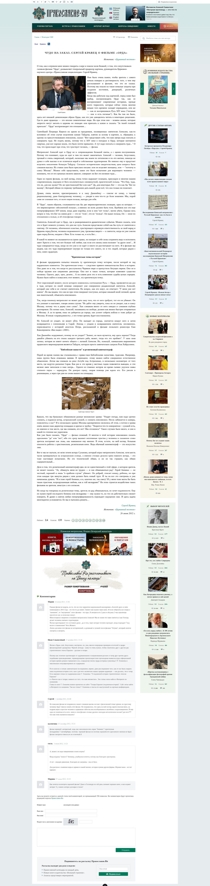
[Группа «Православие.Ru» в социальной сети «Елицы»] (57, 2)
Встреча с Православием (73, 26)
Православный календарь (98, 19)
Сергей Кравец (128, 505)
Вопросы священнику (128, 26)
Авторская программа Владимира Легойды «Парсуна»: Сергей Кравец (158, 147)
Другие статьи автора (160, 125)
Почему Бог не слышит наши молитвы (157, 441)
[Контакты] (72, 2)
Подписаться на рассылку (169, 2)
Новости (151, 26)
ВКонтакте (53, 805)
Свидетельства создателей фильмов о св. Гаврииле (157, 337)
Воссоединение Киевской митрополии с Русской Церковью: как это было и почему (158, 214)
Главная (37, 37)
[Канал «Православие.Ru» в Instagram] (64, 2)
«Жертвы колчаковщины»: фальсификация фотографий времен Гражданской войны (158, 674)
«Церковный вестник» (125, 59)
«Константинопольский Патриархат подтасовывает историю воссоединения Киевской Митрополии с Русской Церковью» (158, 255)
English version (116, 18)
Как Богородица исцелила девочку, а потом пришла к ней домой (158, 595)
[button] (133, 20)
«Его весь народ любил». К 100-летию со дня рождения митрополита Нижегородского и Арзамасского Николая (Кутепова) (158, 634)
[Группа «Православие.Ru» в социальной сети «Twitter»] (45, 2)
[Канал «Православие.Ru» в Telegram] (60, 2)
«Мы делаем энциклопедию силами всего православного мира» (158, 180)
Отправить (125, 850)
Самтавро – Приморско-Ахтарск (158, 373)
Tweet (36, 44)
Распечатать (134, 37)
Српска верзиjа (116, 14)
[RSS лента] (68, 2)
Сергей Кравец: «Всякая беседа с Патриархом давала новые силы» (158, 293)
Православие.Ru (57, 798)
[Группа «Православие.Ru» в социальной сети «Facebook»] (42, 2)
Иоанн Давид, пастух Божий (158, 526)
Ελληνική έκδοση (116, 9)
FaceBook (48, 805)
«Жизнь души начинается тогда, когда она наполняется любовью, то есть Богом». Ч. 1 (158, 479)
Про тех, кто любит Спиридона (158, 560)
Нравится (43, 44)
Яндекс (57, 805)
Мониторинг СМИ (47, 37)
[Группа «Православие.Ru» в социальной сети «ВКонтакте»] (34, 2)
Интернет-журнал (101, 26)
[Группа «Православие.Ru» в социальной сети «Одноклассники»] (38, 2)
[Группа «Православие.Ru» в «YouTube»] (53, 2)
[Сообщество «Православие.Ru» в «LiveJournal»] (49, 2)
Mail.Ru (61, 805)
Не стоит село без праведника (157, 406)
